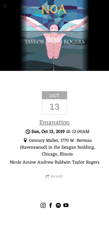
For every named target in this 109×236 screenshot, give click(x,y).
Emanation (54, 122)
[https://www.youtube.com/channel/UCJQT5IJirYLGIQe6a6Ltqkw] (65, 206)
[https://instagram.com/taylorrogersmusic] (43, 206)
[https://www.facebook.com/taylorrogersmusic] (50, 206)
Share (57, 176)
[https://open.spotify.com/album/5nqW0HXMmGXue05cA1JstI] (58, 206)
